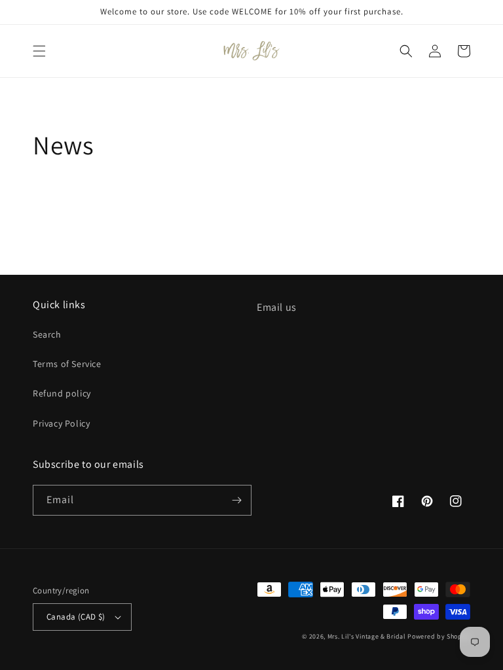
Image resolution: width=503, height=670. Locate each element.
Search (47, 334)
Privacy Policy (61, 423)
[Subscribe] (236, 500)
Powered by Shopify (438, 636)
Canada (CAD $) (76, 616)
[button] (39, 51)
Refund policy (62, 393)
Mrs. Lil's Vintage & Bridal (366, 636)
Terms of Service (67, 364)
